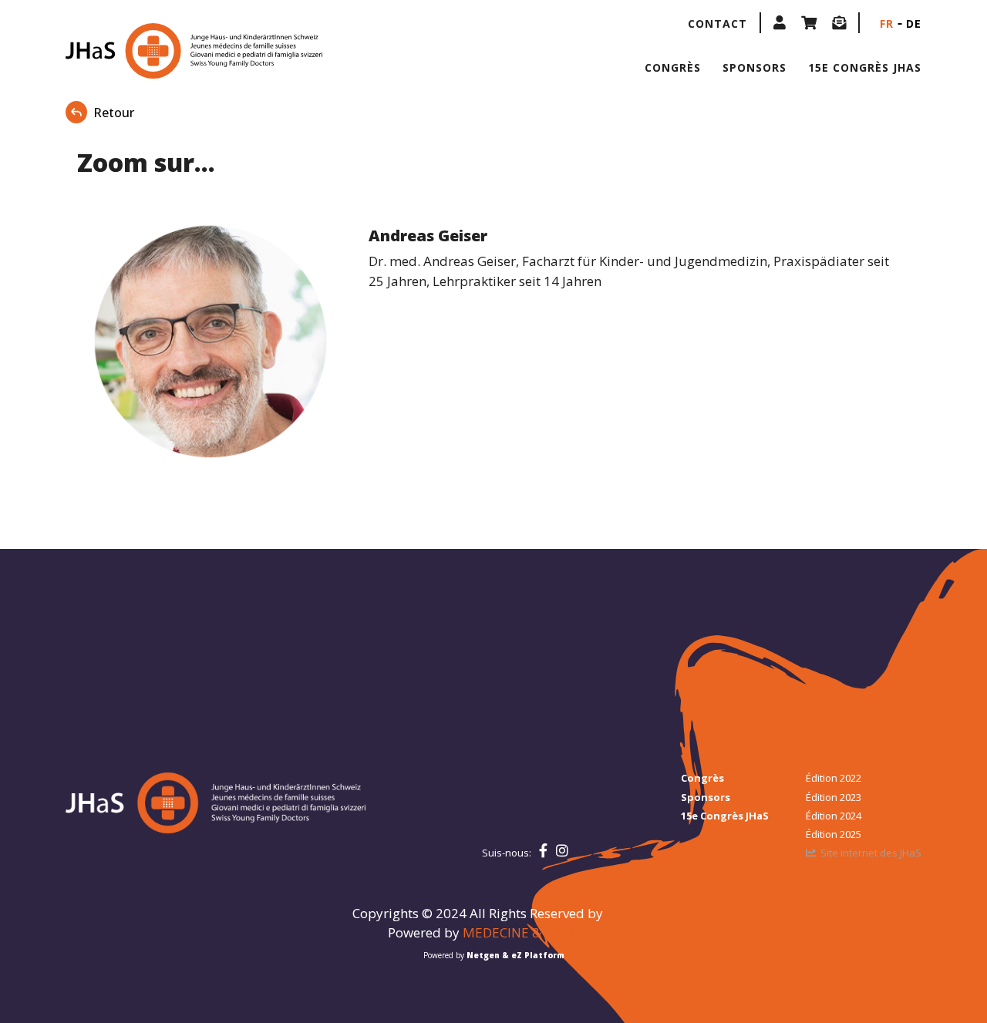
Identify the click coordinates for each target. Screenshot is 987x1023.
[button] (779, 22)
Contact (717, 23)
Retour (113, 112)
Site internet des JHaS (870, 853)
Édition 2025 (833, 834)
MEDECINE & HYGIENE (531, 932)
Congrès (673, 67)
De (913, 23)
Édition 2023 (833, 797)
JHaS (620, 913)
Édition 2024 (833, 816)
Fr (887, 23)
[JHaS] (164, 51)
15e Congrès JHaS (864, 67)
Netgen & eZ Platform (515, 955)
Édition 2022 (833, 778)
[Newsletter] (839, 22)
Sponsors (755, 67)
